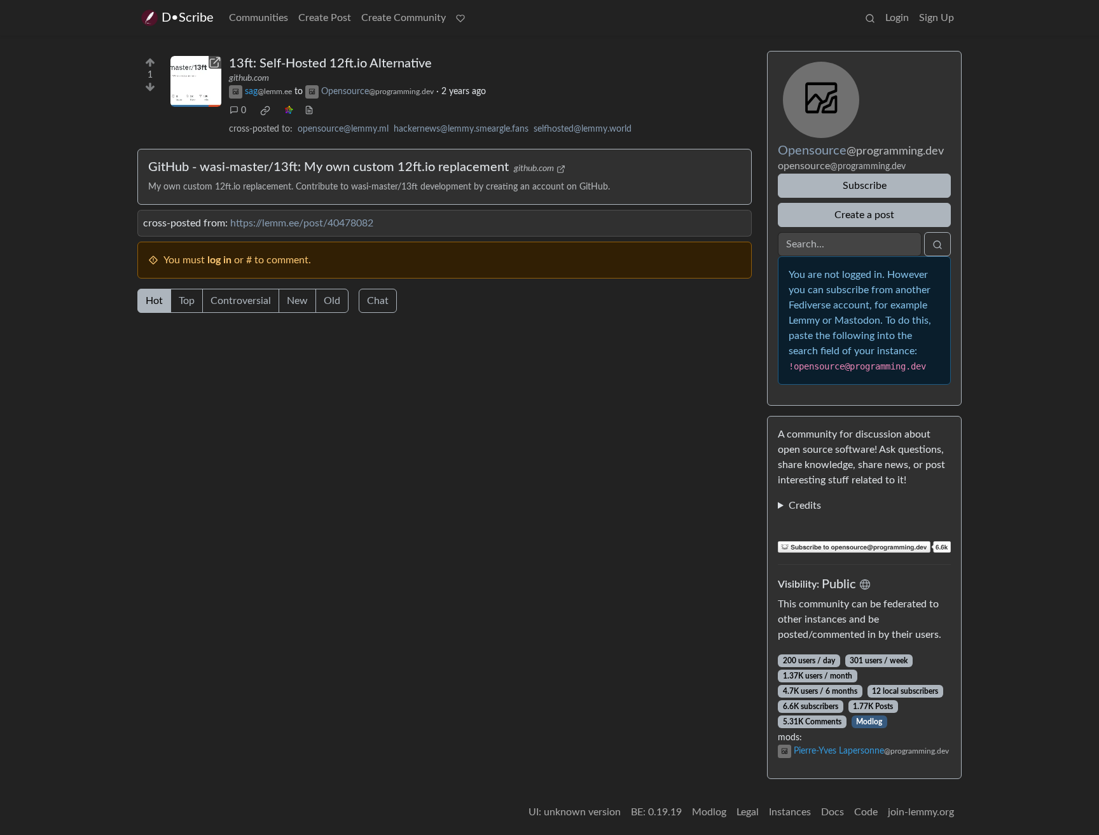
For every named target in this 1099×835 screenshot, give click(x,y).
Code (866, 812)
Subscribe (865, 186)
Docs (832, 812)
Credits (805, 505)
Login (897, 18)
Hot (154, 301)
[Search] (870, 18)
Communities (258, 18)
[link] (265, 111)
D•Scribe (188, 17)
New (297, 301)
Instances (790, 812)
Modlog (869, 722)
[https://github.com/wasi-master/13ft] (195, 81)
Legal (747, 812)
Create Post (324, 18)
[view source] (309, 111)
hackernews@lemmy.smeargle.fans (461, 129)
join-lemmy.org (921, 812)
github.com (249, 78)
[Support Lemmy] (460, 18)
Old (332, 301)
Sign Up (936, 18)
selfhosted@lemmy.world (583, 129)
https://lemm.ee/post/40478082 (301, 223)
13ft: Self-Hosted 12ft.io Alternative (330, 63)
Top (187, 301)
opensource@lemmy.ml (343, 129)
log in (219, 260)
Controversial (241, 301)
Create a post (864, 215)
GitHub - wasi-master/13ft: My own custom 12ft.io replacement (328, 167)
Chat (378, 301)
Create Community (403, 18)
